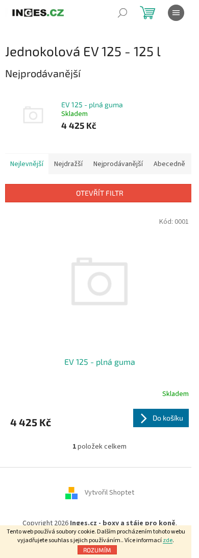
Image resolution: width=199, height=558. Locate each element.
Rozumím (97, 549)
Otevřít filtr (99, 193)
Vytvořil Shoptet (109, 492)
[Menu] (176, 13)
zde (167, 540)
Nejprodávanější (118, 164)
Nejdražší (68, 164)
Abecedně (169, 164)
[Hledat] (122, 13)
